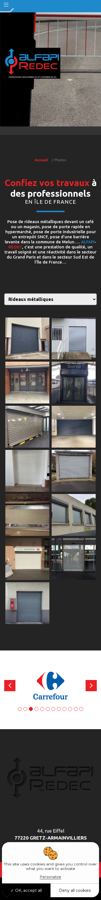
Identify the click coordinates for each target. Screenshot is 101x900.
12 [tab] (81, 709)
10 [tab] (70, 709)
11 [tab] (76, 709)
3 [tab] (31, 709)
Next (91, 685)
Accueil (41, 160)
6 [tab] (47, 709)
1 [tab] (19, 709)
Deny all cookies (75, 890)
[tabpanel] (50, 685)
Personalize (50, 876)
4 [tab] (36, 709)
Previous (9, 685)
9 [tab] (64, 709)
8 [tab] (59, 709)
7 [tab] (53, 709)
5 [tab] (42, 709)
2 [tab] (25, 709)
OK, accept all (28, 890)
